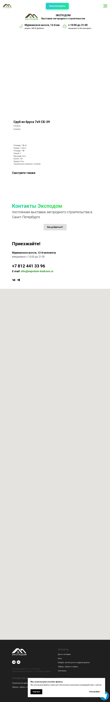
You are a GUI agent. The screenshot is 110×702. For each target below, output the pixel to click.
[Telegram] (14, 662)
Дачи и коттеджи (64, 654)
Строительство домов (20, 683)
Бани (60, 658)
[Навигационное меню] (105, 6)
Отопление (62, 671)
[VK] (18, 662)
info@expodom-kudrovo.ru (37, 271)
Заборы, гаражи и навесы (68, 667)
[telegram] (18, 280)
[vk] (14, 280)
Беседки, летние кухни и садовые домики (74, 663)
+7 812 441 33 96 (28, 265)
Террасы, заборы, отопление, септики (26, 687)
